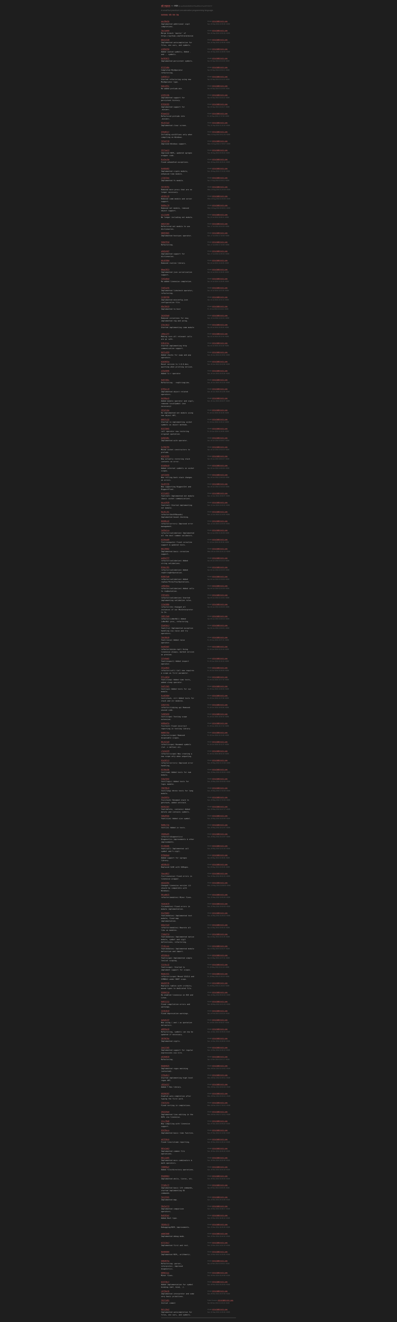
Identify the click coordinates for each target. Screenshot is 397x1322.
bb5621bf (165, 807)
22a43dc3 (165, 625)
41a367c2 (165, 760)
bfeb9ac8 (165, 466)
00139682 (165, 549)
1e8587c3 (165, 77)
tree (174, 14)
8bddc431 (165, 974)
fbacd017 (165, 873)
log (177, 14)
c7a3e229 (165, 751)
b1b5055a (165, 362)
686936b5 (165, 233)
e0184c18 (165, 196)
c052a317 (165, 1084)
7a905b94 (165, 714)
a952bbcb (165, 955)
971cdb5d (165, 677)
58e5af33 (165, 1206)
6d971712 (165, 1002)
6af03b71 (165, 58)
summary (164, 14)
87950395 (165, 104)
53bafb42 (165, 779)
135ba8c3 (165, 1075)
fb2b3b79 (165, 904)
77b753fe (165, 1103)
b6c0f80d (165, 260)
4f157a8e (165, 67)
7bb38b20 (165, 637)
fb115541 (165, 1197)
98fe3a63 (165, 1148)
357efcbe (165, 410)
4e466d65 (165, 169)
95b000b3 (165, 1176)
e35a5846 (165, 371)
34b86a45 (165, 834)
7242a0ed (165, 279)
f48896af (165, 1167)
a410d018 (165, 1057)
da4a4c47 (165, 1020)
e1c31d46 (165, 215)
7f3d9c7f (165, 1185)
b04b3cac (165, 1273)
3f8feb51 (165, 595)
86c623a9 (165, 742)
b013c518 (165, 40)
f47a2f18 (165, 141)
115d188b (165, 604)
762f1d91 (165, 1300)
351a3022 (165, 668)
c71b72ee (165, 178)
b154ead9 (165, 540)
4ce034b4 (165, 696)
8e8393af (165, 1215)
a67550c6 (165, 1139)
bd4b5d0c (165, 438)
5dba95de (165, 816)
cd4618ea (165, 586)
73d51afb (165, 288)
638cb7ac (165, 343)
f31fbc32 (165, 965)
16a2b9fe (165, 797)
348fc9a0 (165, 616)
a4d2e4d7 (165, 251)
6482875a (165, 1261)
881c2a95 (165, 1158)
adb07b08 (165, 1234)
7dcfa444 (165, 31)
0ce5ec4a (165, 159)
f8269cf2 (165, 1225)
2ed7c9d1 (165, 686)
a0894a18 (165, 1029)
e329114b (165, 95)
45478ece (165, 1130)
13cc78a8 (165, 1121)
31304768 (165, 297)
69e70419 (165, 306)
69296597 (165, 1094)
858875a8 (165, 577)
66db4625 (165, 1066)
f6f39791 (165, 187)
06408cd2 (165, 521)
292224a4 (165, 1112)
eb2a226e (165, 883)
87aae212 (165, 114)
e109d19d (165, 49)
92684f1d (165, 992)
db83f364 (165, 224)
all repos (165, 5)
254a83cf (165, 132)
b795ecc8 (165, 389)
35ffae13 (165, 150)
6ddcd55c (165, 86)
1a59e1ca (165, 530)
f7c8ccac (165, 946)
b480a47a (165, 723)
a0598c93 (165, 864)
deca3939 (165, 503)
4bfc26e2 (165, 1309)
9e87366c (165, 380)
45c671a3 (165, 123)
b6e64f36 (165, 983)
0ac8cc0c (165, 512)
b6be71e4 (165, 925)
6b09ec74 (165, 205)
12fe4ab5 (165, 659)
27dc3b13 (165, 325)
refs (170, 14)
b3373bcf (165, 1282)
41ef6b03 (165, 913)
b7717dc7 (165, 1243)
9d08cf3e (165, 825)
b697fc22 (165, 419)
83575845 (165, 429)
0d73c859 (165, 352)
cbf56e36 (165, 1291)
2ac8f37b (165, 484)
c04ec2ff (165, 334)
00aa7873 (165, 270)
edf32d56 (165, 475)
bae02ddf (165, 647)
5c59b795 (165, 447)
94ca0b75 (165, 895)
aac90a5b (165, 21)
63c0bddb (165, 846)
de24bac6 (165, 398)
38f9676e (165, 1038)
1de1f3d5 (165, 1048)
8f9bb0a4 (165, 855)
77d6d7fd (165, 934)
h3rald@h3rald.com (220, 21)
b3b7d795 (165, 456)
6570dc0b (165, 770)
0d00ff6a (165, 733)
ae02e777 (165, 558)
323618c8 (165, 1011)
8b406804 (165, 1252)
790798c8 (165, 788)
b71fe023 (165, 493)
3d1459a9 (165, 316)
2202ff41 (165, 705)
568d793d (165, 242)
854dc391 (165, 567)
